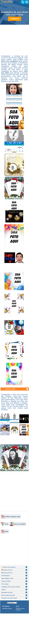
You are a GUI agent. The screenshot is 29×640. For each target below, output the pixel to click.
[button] (26, 458)
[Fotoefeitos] (9, 2)
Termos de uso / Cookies (20, 609)
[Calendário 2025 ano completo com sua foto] (14, 106)
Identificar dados (7, 608)
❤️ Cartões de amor (6, 570)
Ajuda (17, 606)
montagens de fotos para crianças (10, 586)
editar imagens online (7, 578)
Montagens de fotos (6, 592)
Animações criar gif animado (9, 598)
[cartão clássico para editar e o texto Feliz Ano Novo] (14, 175)
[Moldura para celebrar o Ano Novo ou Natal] (14, 129)
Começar (14, 19)
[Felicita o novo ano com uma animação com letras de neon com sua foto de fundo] (14, 268)
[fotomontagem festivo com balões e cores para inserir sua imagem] (14, 245)
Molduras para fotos (6, 572)
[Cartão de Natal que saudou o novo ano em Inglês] (14, 222)
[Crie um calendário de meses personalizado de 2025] (14, 152)
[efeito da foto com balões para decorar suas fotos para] (14, 292)
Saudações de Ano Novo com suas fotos (14, 13)
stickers (3, 589)
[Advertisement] (14, 39)
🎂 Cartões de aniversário (8, 567)
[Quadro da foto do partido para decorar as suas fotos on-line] (14, 361)
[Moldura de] (14, 385)
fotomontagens (5, 575)
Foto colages (5, 584)
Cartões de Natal (5, 581)
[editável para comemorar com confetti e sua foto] (14, 315)
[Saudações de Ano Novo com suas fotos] (14, 424)
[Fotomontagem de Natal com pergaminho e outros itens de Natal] (14, 199)
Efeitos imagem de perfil (8, 595)
